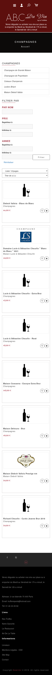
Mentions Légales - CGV (12, 650)
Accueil (25, 46)
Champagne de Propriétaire (16, 75)
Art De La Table (8, 633)
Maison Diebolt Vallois (13, 92)
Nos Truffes (7, 618)
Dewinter (17, 670)
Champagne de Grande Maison (17, 70)
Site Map (5, 654)
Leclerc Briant (10, 86)
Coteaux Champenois (13, 81)
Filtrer (41, 157)
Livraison (6, 645)
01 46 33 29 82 (12, 606)
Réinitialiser (8, 162)
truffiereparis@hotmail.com (19, 601)
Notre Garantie (8, 623)
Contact (5, 659)
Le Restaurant (8, 628)
